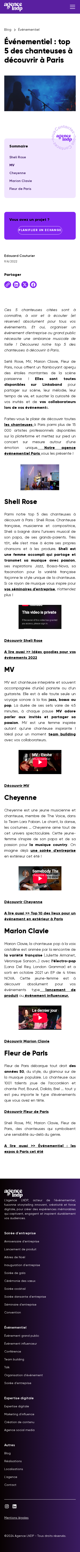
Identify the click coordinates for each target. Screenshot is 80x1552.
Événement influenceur (20, 1343)
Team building (14, 1359)
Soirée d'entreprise (17, 1383)
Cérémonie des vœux (19, 1281)
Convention (12, 1312)
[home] (13, 7)
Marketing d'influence (19, 1414)
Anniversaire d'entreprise (21, 1241)
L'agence (10, 1477)
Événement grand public (21, 1335)
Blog (7, 1453)
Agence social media (19, 1430)
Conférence (12, 1351)
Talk (7, 1367)
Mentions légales (16, 1517)
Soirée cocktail (15, 1288)
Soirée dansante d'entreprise (25, 1296)
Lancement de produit (20, 1249)
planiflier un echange (40, 230)
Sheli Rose (17, 157)
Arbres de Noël (14, 1257)
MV (12, 165)
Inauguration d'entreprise (22, 1265)
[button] (71, 7)
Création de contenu (19, 1422)
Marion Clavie (20, 181)
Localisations (13, 1469)
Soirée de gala (14, 1273)
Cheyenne (17, 173)
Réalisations (13, 1461)
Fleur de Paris (20, 189)
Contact (10, 1485)
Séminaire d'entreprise (20, 1304)
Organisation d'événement (23, 1375)
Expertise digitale (16, 1406)
